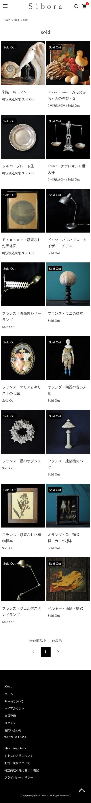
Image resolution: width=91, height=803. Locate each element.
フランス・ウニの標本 (65, 313)
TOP (7, 19)
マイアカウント (14, 708)
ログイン (10, 723)
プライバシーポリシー (18, 777)
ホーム (8, 694)
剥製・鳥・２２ (14, 92)
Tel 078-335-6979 (15, 737)
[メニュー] (5, 6)
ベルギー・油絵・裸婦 (65, 608)
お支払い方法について (18, 756)
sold (16, 19)
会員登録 (10, 716)
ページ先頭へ (82, 791)
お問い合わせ (13, 730)
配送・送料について (17, 763)
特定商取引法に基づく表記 (21, 770)
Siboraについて (14, 701)
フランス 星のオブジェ (21, 460)
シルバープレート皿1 (19, 166)
